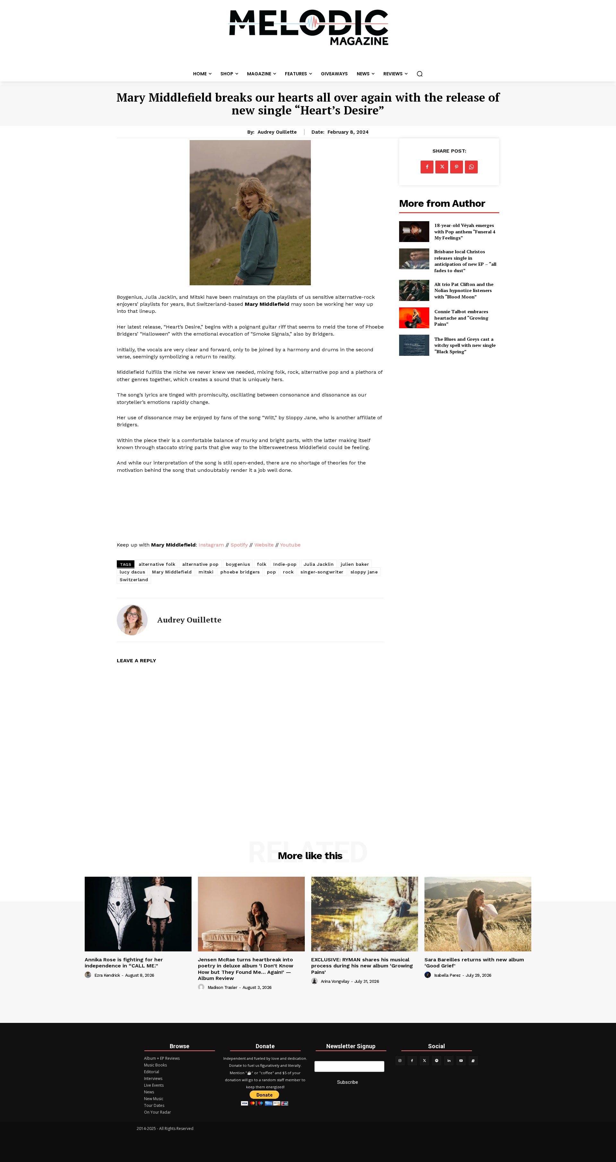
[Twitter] (424, 1060)
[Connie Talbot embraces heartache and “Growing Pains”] (414, 317)
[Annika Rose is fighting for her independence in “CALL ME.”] (138, 914)
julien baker (355, 564)
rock (288, 571)
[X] (441, 167)
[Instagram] (400, 1060)
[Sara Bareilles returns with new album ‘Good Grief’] (477, 914)
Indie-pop (285, 564)
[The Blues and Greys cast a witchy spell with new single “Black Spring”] (414, 345)
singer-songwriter (322, 571)
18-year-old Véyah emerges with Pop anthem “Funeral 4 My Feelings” (464, 231)
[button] (419, 73)
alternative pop (200, 564)
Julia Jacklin (319, 564)
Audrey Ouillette (277, 132)
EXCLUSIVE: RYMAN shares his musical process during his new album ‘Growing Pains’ (362, 966)
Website (264, 545)
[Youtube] (461, 1060)
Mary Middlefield (172, 571)
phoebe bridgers (240, 571)
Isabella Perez (447, 975)
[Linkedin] (448, 1060)
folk (261, 564)
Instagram (211, 545)
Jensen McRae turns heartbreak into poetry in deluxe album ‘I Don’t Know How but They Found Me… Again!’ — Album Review (245, 969)
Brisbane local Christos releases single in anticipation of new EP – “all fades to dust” (465, 260)
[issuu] (473, 1060)
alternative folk (157, 564)
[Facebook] (427, 167)
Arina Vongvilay (335, 981)
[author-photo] (89, 975)
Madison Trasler (222, 987)
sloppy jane (364, 571)
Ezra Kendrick (107, 975)
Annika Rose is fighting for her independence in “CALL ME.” (124, 963)
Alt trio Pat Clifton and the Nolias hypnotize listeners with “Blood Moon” (463, 290)
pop (271, 571)
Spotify (239, 545)
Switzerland (134, 579)
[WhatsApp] (471, 167)
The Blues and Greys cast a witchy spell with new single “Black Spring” (465, 345)
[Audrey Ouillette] (132, 620)
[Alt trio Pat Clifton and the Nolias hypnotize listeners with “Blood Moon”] (414, 290)
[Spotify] (436, 1060)
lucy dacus (132, 571)
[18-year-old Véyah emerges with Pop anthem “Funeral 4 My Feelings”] (414, 231)
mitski (206, 571)
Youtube (291, 545)
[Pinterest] (456, 167)
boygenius (238, 564)
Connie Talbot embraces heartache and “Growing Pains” (461, 317)
